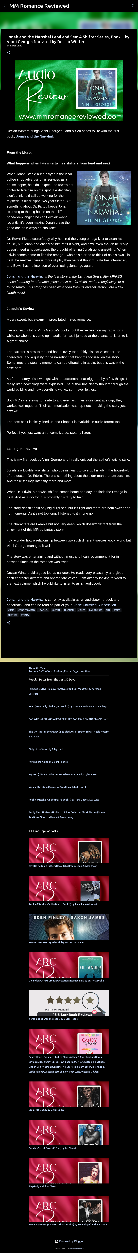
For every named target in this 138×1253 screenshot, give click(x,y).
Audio (11, 610)
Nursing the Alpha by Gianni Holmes (48, 761)
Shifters (12, 615)
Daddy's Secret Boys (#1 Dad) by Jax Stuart (52, 1148)
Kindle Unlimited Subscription (94, 605)
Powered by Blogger (71, 1241)
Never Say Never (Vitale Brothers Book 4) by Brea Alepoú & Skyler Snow (68, 1224)
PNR (108, 610)
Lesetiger (69, 610)
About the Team (38, 668)
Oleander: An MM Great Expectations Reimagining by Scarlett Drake (66, 980)
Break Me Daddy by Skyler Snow (46, 1110)
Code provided (26, 610)
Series (117, 610)
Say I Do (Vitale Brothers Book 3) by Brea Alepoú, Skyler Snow (63, 774)
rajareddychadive (77, 1248)
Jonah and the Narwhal (34, 136)
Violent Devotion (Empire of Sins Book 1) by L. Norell (58, 787)
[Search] (133, 6)
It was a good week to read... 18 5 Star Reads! (53, 1019)
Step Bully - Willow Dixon (42, 1186)
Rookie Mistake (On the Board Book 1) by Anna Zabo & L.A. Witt (64, 799)
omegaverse (95, 610)
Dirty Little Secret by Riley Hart (46, 749)
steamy (25, 615)
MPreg (81, 610)
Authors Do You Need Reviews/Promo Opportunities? (59, 671)
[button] (9, 52)
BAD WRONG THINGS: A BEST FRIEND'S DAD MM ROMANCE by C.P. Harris (69, 719)
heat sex (43, 610)
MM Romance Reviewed (39, 6)
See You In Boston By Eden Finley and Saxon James (56, 942)
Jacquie (56, 610)
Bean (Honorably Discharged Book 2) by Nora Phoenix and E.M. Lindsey (68, 706)
